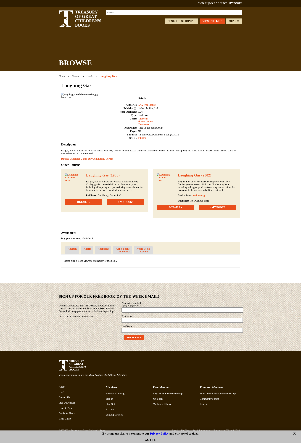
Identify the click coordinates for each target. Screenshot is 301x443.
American (143, 118)
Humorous (143, 124)
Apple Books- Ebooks (143, 250)
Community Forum (209, 398)
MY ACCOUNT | (219, 3)
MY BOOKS (235, 3)
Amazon (72, 248)
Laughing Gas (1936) (103, 175)
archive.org (199, 195)
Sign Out (110, 404)
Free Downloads (67, 402)
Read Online (65, 418)
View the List (212, 21)
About (62, 386)
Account (110, 409)
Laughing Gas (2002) (194, 175)
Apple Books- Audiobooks (123, 250)
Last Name (126, 326)
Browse (76, 76)
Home (62, 76)
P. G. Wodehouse (147, 105)
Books (89, 76)
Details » (83, 202)
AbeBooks (103, 248)
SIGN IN (203, 3)
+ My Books (125, 202)
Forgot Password (114, 414)
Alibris (87, 248)
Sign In (109, 398)
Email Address (129, 306)
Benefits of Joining (181, 21)
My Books (158, 398)
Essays (203, 404)
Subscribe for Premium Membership (218, 393)
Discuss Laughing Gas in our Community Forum (87, 158)
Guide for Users (67, 413)
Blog (61, 392)
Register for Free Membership (167, 393)
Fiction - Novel (145, 121)
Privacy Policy (159, 433)
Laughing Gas (108, 76)
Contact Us (64, 397)
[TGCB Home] (84, 25)
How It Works (66, 408)
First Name (126, 316)
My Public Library (162, 404)
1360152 (142, 138)
